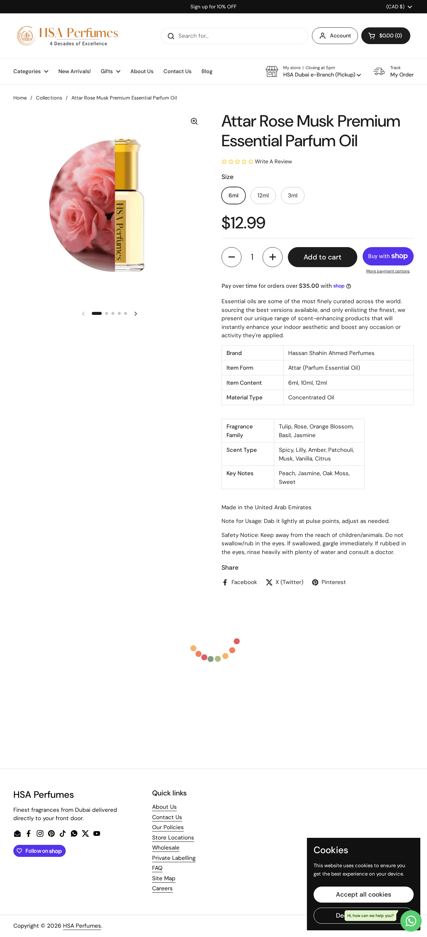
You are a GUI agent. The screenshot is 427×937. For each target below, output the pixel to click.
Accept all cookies (363, 894)
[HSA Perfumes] (66, 35)
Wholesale (165, 847)
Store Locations (173, 837)
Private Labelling (173, 858)
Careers (162, 888)
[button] (385, 35)
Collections (49, 98)
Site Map (163, 878)
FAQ (157, 868)
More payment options (388, 271)
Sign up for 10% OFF (213, 6)
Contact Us (167, 817)
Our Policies (168, 827)
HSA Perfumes (82, 925)
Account (340, 35)
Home (20, 98)
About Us (164, 806)
